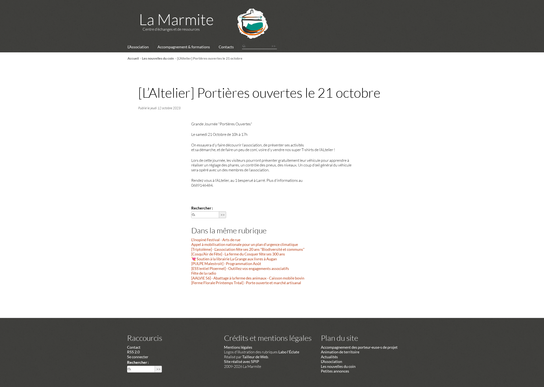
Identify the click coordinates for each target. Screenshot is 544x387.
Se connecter (137, 356)
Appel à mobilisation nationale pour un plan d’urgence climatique (244, 244)
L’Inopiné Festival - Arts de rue (215, 239)
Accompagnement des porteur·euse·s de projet (359, 347)
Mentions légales (238, 347)
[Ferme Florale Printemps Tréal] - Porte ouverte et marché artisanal (246, 282)
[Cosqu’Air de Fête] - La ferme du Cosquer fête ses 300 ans (238, 254)
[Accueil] (247, 29)
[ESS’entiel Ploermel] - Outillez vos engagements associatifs (240, 268)
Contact (133, 347)
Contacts (226, 46)
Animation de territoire (340, 352)
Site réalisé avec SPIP (241, 361)
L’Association (138, 46)
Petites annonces (335, 371)
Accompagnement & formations (183, 46)
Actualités (329, 356)
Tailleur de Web (255, 356)
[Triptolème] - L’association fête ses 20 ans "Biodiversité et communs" (248, 249)
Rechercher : (202, 208)
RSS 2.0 (133, 352)
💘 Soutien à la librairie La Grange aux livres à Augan (234, 259)
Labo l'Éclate (288, 352)
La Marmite (176, 19)
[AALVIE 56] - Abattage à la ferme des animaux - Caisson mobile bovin (247, 278)
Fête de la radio (203, 273)
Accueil (133, 58)
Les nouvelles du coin (158, 58)
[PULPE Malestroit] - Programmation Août (226, 263)
